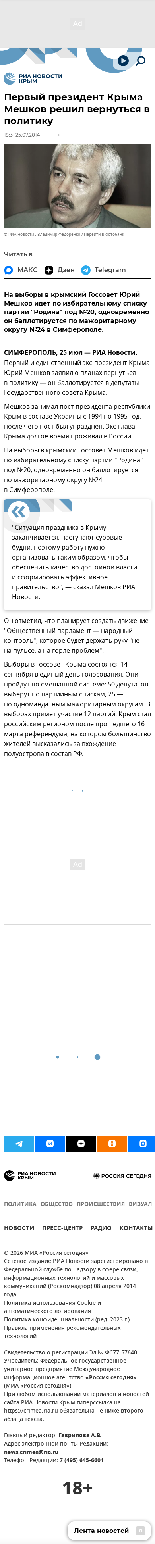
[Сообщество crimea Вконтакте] (50, 1144)
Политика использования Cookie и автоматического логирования (52, 1307)
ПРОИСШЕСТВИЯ (101, 1204)
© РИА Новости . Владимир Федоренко (42, 234)
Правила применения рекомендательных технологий (62, 1332)
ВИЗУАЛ (140, 1204)
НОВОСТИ (19, 1229)
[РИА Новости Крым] (32, 78)
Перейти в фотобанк (104, 234)
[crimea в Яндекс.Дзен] (81, 1144)
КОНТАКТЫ (136, 1229)
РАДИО (101, 1229)
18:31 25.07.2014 (22, 135)
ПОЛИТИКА (20, 1204)
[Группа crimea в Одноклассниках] (112, 1144)
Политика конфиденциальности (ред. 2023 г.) (67, 1320)
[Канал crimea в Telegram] (19, 1144)
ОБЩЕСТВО (57, 1204)
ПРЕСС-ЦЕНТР (62, 1229)
